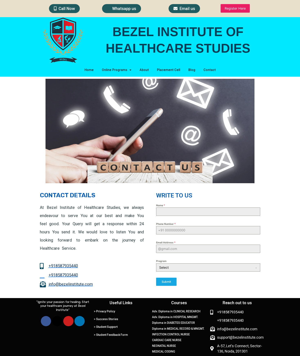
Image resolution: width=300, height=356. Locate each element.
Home (89, 70)
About (144, 70)
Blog (191, 70)
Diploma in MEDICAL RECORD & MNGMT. (178, 328)
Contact (209, 70)
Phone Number (166, 223)
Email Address (166, 242)
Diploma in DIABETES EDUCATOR (173, 322)
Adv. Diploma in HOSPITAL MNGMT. (175, 317)
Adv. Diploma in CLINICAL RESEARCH (176, 311)
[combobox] (208, 267)
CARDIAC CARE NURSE (166, 340)
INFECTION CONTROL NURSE (171, 334)
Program (161, 261)
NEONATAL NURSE (164, 345)
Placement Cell (168, 70)
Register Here (235, 8)
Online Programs (114, 70)
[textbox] (204, 267)
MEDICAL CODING (163, 351)
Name (160, 205)
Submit (166, 281)
